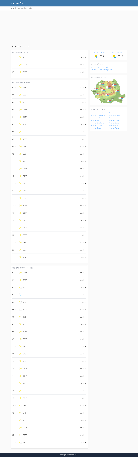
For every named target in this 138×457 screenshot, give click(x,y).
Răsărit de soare (99, 53)
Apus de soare (117, 53)
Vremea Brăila (114, 120)
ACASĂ (13, 8)
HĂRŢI (31, 8)
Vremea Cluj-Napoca (98, 115)
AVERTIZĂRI (22, 8)
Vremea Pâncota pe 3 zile (99, 67)
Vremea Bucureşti (97, 113)
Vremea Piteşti (114, 128)
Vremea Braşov (96, 128)
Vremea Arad (113, 125)
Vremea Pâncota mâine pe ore (101, 70)
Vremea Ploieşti (114, 115)
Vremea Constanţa (97, 123)
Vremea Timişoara (97, 118)
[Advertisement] (69, 25)
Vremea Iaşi (95, 120)
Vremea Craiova (96, 125)
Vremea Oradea (114, 118)
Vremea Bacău (114, 123)
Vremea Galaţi (114, 113)
